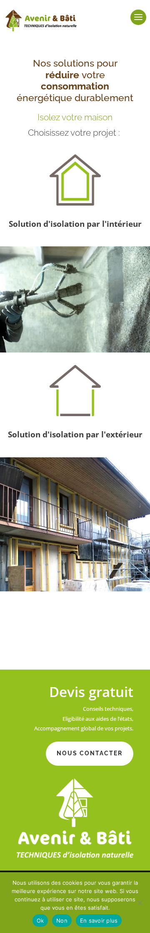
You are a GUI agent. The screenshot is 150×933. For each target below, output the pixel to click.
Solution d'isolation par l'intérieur (75, 223)
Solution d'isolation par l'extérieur (75, 434)
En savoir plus (99, 920)
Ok (40, 920)
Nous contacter (89, 753)
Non (62, 920)
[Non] (139, 902)
